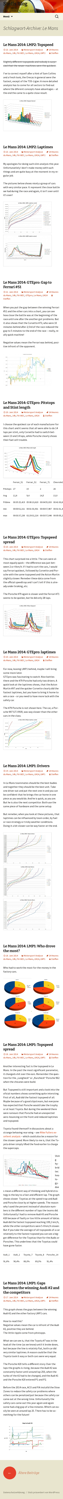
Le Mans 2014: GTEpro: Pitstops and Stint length (29, 405)
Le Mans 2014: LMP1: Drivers (26, 766)
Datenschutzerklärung (14, 1492)
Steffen (54, 53)
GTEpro (29, 295)
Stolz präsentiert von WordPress (44, 1492)
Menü (6, 16)
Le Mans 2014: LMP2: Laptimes (28, 147)
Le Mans (29, 53)
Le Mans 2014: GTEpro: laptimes (29, 652)
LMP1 (42, 774)
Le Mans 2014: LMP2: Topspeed (28, 45)
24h (14, 53)
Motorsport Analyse (33, 49)
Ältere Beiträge (23, 1472)
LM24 (36, 53)
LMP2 (42, 53)
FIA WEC (20, 53)
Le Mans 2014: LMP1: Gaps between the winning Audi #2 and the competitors (31, 1288)
